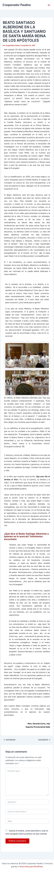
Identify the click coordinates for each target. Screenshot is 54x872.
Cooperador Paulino (17, 5)
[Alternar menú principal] (48, 5)
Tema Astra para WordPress (31, 866)
